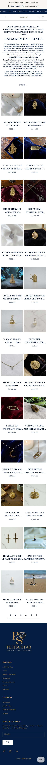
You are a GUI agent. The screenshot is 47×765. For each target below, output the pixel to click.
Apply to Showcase (9, 709)
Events (5, 671)
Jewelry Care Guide (9, 674)
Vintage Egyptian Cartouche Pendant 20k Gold (12, 167)
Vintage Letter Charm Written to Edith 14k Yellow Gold (35, 167)
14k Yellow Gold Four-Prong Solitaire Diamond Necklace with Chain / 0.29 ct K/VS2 (12, 384)
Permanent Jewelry (9, 682)
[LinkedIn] (17, 751)
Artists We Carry (8, 667)
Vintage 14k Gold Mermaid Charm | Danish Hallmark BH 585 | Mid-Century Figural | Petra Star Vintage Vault (12, 297)
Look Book (6, 678)
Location (5, 713)
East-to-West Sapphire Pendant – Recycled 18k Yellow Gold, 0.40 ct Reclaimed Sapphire (34, 558)
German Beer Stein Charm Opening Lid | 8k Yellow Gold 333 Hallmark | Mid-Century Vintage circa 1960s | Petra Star (35, 297)
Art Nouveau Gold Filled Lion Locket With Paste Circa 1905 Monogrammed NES (34, 384)
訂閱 (7, 742)
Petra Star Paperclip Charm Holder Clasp (12, 428)
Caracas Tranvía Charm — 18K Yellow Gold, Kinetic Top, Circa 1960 (12, 341)
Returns (5, 686)
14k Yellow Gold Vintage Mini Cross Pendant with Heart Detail (12, 558)
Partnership (6, 702)
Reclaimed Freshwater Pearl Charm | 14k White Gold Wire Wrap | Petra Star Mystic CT (35, 341)
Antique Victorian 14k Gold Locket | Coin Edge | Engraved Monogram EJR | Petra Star (35, 254)
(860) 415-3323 (15, 6)
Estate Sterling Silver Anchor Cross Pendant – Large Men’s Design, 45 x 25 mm (34, 601)
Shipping (6, 689)
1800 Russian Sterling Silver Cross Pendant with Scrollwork (35, 211)
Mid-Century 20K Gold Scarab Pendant (12, 211)
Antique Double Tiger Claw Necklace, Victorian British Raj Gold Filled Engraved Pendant (12, 124)
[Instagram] (10, 751)
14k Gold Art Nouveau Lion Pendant (12, 514)
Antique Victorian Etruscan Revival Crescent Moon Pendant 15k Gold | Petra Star (12, 471)
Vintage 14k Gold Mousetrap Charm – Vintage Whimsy (35, 428)
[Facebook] (4, 751)
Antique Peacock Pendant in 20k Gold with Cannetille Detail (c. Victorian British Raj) (35, 514)
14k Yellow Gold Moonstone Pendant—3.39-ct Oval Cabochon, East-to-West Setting (12, 601)
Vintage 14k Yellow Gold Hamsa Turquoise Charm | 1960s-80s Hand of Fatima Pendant (35, 124)
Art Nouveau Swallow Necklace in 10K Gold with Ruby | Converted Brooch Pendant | (34, 471)
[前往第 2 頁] (36, 615)
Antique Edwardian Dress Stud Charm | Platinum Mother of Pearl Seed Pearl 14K (12, 254)
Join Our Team (7, 706)
